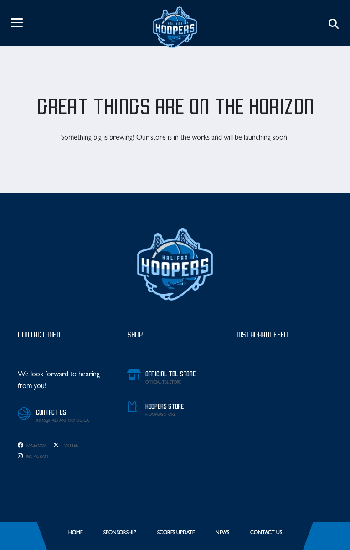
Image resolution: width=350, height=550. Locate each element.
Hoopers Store (160, 415)
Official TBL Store (163, 383)
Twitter (69, 446)
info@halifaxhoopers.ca (62, 421)
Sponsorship (119, 532)
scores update (176, 532)
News (222, 532)
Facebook (36, 446)
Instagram (36, 457)
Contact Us (266, 532)
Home (75, 532)
